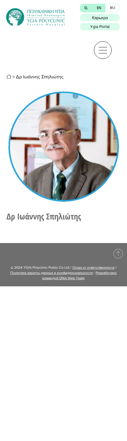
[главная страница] (8, 77)
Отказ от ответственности (93, 267)
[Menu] (103, 50)
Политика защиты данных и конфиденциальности (51, 273)
